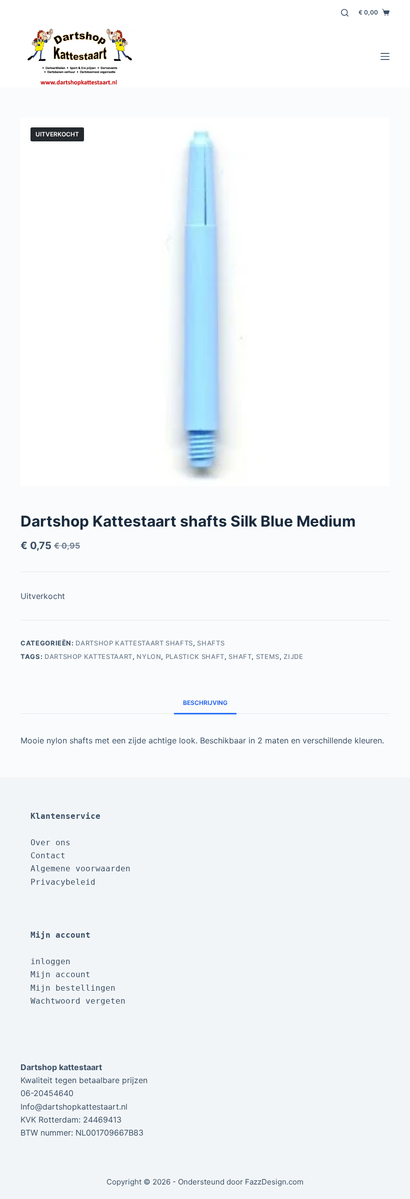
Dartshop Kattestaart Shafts (134, 643)
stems (268, 656)
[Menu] (385, 56)
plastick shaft (195, 656)
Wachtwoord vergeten (78, 1001)
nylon (148, 656)
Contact (48, 855)
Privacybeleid (63, 882)
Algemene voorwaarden (80, 868)
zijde (293, 656)
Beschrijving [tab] (205, 702)
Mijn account (60, 974)
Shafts (210, 643)
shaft (240, 656)
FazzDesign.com (274, 1182)
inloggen (50, 961)
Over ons (50, 842)
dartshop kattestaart (88, 656)
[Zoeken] (344, 12)
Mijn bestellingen (73, 988)
